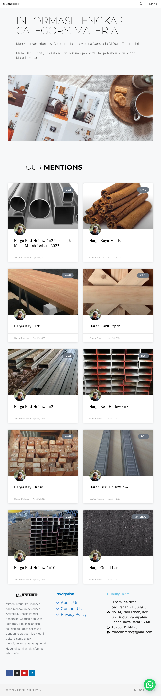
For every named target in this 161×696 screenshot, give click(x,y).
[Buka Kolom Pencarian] (141, 4)
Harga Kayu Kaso (28, 486)
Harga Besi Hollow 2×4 (109, 486)
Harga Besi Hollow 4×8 (109, 406)
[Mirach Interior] (11, 4)
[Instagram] (17, 673)
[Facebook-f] (9, 673)
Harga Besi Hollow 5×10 (34, 567)
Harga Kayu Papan (104, 325)
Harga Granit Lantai (106, 567)
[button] (150, 685)
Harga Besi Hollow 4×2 (33, 406)
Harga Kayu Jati (27, 325)
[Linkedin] (32, 673)
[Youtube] (24, 673)
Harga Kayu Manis (105, 240)
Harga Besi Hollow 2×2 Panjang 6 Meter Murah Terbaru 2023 (42, 243)
